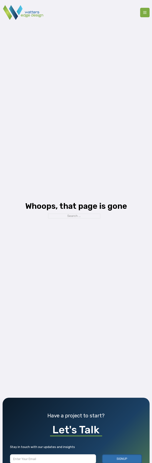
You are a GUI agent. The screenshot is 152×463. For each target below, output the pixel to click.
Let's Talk (76, 430)
